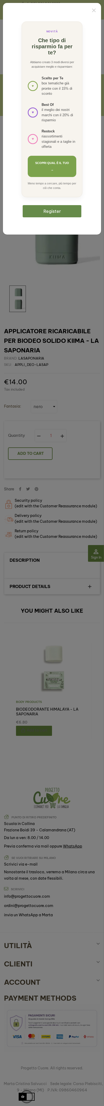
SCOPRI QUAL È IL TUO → (52, 166)
